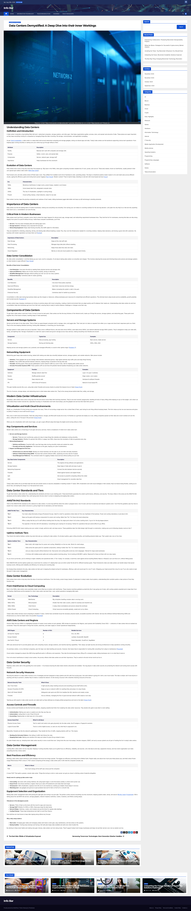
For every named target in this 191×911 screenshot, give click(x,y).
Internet (147, 136)
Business (56, 13)
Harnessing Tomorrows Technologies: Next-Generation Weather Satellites (97, 836)
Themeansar (31, 907)
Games (147, 124)
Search (146, 22)
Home (12, 13)
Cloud (146, 108)
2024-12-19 (11, 890)
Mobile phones (149, 148)
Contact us (184, 907)
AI (145, 97)
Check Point (78, 387)
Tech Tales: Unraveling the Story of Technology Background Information (118, 862)
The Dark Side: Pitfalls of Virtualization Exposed (25, 836)
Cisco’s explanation (16, 140)
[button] (183, 14)
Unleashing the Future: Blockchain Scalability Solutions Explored (163, 55)
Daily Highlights (68, 13)
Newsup (25, 907)
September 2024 (149, 85)
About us (151, 907)
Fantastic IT (22, 299)
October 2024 (149, 81)
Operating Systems (150, 152)
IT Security (148, 140)
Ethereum (147, 120)
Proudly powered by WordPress (11, 907)
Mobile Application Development (154, 144)
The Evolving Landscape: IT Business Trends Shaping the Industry (25, 862)
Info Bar (8, 8)
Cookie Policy (178, 907)
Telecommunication (43, 13)
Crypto (147, 112)
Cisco (105, 177)
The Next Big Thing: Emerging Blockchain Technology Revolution (163, 59)
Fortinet (39, 233)
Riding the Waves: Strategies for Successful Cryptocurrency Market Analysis (70, 887)
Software (147, 164)
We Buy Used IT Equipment (125, 794)
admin (18, 890)
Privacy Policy (158, 907)
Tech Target (49, 177)
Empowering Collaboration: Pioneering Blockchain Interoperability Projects (23, 887)
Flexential (39, 615)
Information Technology (25, 13)
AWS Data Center (33, 170)
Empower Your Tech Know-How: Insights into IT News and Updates (71, 862)
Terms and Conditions (168, 907)
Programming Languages (152, 160)
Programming (148, 156)
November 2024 (149, 78)
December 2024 (149, 74)
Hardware (147, 128)
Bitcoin (147, 101)
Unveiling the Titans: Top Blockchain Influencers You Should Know (164, 51)
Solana (147, 168)
